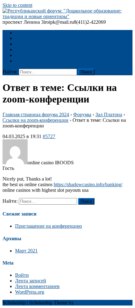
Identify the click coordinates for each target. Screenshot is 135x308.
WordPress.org (29, 292)
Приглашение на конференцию (48, 226)
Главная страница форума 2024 (36, 114)
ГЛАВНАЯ (27, 32)
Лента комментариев (37, 286)
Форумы (82, 114)
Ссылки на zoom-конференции (35, 120)
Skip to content (17, 5)
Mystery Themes (91, 302)
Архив (22, 55)
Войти (22, 275)
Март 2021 (26, 250)
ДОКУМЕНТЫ (31, 44)
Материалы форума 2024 (41, 60)
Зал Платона (108, 114)
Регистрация (28, 49)
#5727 (49, 136)
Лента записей (30, 280)
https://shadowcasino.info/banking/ (88, 184)
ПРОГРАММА (31, 38)
